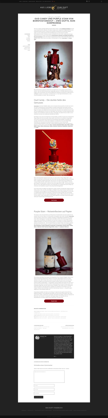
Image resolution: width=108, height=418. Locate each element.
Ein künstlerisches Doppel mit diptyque (50, 315)
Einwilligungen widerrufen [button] (79, 410)
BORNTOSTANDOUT (66, 28)
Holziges (28, 40)
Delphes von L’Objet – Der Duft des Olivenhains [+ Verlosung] (52, 316)
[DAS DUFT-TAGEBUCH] (54, 10)
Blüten (29, 35)
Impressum (24, 410)
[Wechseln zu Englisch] (52, 1)
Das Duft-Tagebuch (54, 408)
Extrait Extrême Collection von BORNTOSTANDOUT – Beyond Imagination (41, 328)
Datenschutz (31, 410)
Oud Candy (64, 38)
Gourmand (28, 39)
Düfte (29, 36)
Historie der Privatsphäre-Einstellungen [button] (62, 410)
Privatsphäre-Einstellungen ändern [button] (43, 410)
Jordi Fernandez (27, 47)
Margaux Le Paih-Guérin (27, 49)
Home (20, 1)
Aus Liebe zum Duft (46, 1)
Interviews (25, 1)
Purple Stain (71, 216)
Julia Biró (57, 16)
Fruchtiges (28, 38)
